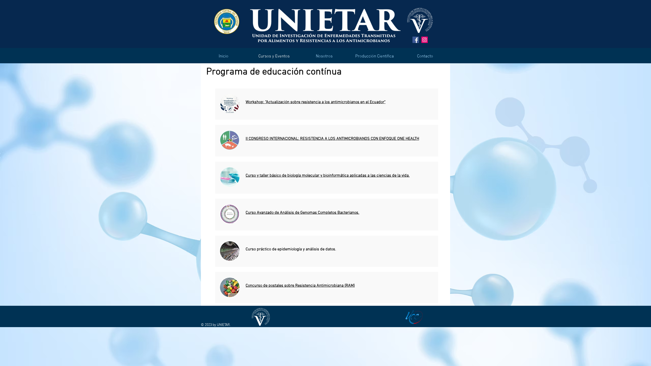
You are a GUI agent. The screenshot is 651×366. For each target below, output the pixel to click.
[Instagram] (424, 40)
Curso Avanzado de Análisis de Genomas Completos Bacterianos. (302, 212)
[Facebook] (415, 40)
